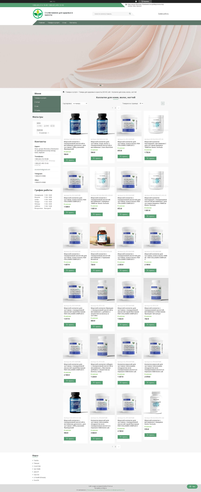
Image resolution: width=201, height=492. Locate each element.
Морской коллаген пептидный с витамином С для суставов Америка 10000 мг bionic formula (155, 144)
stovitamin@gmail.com (42, 170)
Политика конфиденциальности (114, 490)
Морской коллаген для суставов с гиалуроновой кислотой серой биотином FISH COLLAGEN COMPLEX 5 (74, 311)
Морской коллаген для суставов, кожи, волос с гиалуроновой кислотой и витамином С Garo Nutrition (102, 144)
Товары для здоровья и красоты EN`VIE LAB (94, 92)
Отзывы (37, 110)
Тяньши (36, 463)
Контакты (73, 22)
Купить (71, 160)
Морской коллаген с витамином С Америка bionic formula (154, 422)
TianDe (36, 460)
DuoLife (36, 480)
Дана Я (36, 472)
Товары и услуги (53, 22)
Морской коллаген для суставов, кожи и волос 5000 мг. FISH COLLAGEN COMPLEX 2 (156, 256)
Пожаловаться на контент (95, 490)
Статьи (37, 102)
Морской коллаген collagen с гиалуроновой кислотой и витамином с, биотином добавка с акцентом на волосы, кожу (102, 368)
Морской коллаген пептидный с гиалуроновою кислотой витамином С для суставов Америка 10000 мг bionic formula (156, 201)
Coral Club (37, 466)
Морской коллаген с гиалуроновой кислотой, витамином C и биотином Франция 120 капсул (155, 311)
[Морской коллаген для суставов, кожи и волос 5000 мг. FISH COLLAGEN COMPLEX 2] (156, 236)
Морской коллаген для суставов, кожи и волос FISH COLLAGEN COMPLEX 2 (129, 143)
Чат (194, 486)
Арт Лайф (37, 469)
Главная (42, 22)
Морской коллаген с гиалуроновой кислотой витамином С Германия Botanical (100, 256)
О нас (64, 22)
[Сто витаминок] (37, 13)
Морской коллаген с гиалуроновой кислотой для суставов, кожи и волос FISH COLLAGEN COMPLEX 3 (129, 200)
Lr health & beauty (40, 477)
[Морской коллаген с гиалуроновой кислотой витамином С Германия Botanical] (102, 236)
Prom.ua (110, 486)
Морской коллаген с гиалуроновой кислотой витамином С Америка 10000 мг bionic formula (100, 200)
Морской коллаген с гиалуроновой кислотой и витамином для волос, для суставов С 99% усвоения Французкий (75, 145)
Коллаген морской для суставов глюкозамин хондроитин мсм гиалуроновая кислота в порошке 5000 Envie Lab (127, 368)
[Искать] (130, 14)
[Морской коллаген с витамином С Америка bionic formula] (156, 402)
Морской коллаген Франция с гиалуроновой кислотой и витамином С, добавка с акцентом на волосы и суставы (102, 311)
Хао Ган (36, 475)
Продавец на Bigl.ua (100, 488)
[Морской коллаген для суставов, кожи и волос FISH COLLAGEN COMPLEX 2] (129, 124)
